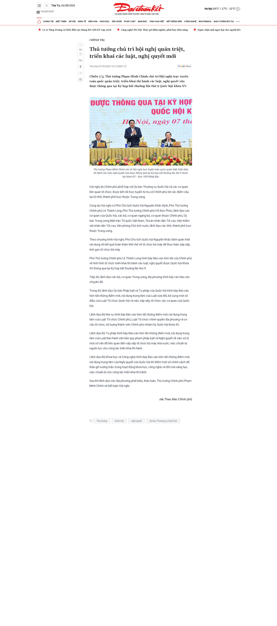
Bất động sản (174, 21)
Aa (80, 49)
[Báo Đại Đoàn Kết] (138, 9)
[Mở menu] (39, 5)
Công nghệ (190, 21)
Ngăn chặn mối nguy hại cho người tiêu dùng (222, 30)
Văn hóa (92, 21)
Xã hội (72, 21)
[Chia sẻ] (274, 621)
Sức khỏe (117, 21)
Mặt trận (61, 21)
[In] (80, 79)
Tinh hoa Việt (156, 21)
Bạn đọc (142, 21)
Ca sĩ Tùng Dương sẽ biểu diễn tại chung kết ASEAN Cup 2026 (76, 30)
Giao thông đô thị (224, 21)
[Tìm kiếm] (46, 5)
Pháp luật (130, 21)
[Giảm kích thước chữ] (80, 45)
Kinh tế (82, 21)
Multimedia (205, 21)
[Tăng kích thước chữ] (80, 53)
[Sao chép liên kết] (80, 73)
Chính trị (48, 21)
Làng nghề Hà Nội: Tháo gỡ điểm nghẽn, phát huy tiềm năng (154, 30)
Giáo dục (104, 21)
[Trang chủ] (39, 21)
